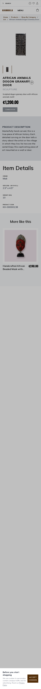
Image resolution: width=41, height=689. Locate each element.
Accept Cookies (33, 678)
